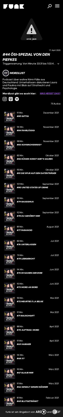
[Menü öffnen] (57, 6)
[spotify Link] (17, 99)
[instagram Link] (5, 99)
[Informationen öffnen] (58, 64)
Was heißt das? (50, 93)
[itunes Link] (11, 99)
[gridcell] (31, 117)
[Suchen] (49, 6)
